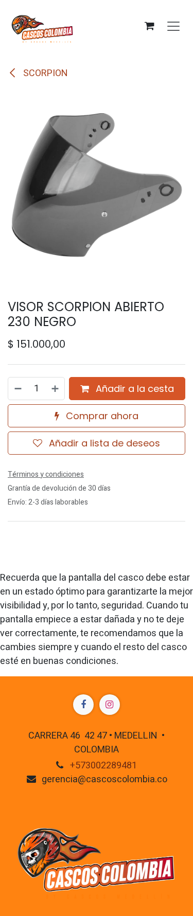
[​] (83, 704)
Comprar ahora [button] (100, 415)
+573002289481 (103, 766)
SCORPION (44, 73)
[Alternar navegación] (173, 25)
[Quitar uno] (17, 389)
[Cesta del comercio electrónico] (149, 25)
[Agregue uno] (55, 389)
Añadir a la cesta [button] (133, 388)
